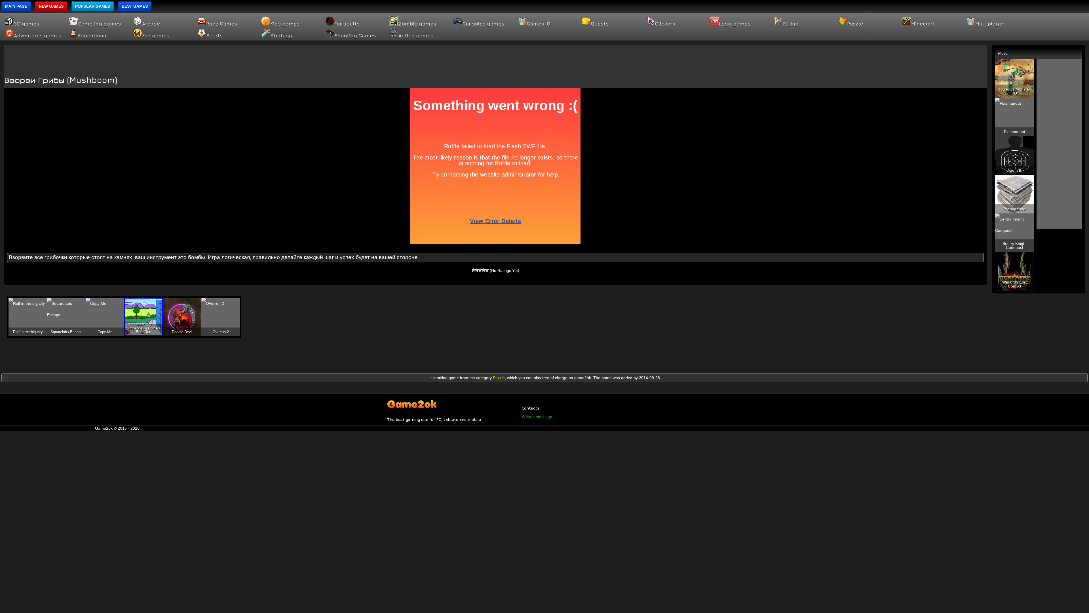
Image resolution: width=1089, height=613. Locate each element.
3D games (26, 24)
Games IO (538, 24)
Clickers (665, 24)
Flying (791, 24)
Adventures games (37, 36)
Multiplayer (989, 24)
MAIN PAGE (16, 6)
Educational (93, 36)
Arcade (151, 24)
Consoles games (483, 24)
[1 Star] (473, 270)
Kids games (284, 24)
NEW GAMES (51, 6)
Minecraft (923, 24)
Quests (600, 24)
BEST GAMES (135, 6)
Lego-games (734, 24)
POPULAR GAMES (92, 6)
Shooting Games (355, 36)
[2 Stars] (476, 270)
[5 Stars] (487, 270)
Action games (415, 36)
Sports (214, 36)
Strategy (281, 36)
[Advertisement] (495, 57)
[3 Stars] (480, 270)
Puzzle (855, 24)
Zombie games (417, 24)
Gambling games (99, 24)
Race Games (221, 24)
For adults (347, 24)
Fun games (155, 36)
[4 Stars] (483, 270)
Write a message (537, 416)
